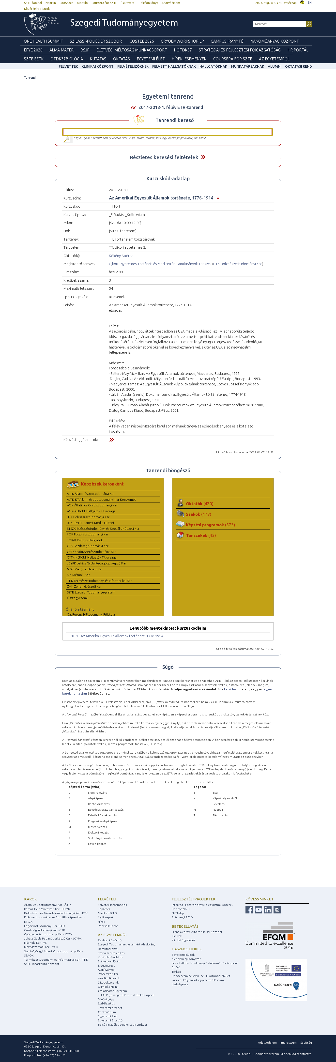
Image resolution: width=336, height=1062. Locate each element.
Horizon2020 (180, 908)
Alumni (274, 66)
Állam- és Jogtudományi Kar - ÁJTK (47, 904)
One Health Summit (43, 41)
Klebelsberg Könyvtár (186, 958)
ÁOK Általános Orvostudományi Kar (92, 505)
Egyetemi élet (151, 59)
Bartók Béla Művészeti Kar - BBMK (47, 908)
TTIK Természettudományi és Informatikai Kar (99, 580)
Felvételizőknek (133, 66)
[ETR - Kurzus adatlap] (216, 197)
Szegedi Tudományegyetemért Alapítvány (126, 944)
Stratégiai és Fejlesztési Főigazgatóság (240, 50)
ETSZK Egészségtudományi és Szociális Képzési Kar (103, 528)
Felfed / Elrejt (203, 157)
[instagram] (276, 909)
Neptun (51, 2)
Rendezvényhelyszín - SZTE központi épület (201, 975)
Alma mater (61, 50)
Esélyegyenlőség (109, 961)
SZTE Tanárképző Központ (41, 963)
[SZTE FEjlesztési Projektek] (276, 979)
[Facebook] (249, 909)
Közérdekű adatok (37, 8)
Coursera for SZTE (104, 2)
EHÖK (176, 967)
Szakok (198, 514)
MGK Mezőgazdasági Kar (85, 569)
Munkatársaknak (247, 66)
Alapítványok (106, 969)
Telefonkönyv (148, 2)
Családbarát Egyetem (112, 990)
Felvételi (107, 899)
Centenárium (107, 1012)
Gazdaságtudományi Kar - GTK (44, 930)
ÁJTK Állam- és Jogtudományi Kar (91, 493)
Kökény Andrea (121, 256)
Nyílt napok (105, 917)
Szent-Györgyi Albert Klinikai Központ (197, 931)
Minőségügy (106, 999)
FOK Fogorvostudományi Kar (87, 534)
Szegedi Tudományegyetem (124, 23)
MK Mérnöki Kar (78, 575)
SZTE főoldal (33, 2)
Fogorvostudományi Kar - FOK (44, 925)
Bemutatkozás (107, 948)
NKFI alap (178, 913)
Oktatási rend (298, 66)
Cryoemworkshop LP (182, 41)
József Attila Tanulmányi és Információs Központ (205, 963)
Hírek (101, 921)
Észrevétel (128, 2)
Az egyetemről (112, 935)
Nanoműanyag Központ (274, 41)
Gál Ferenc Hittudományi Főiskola (91, 614)
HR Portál (298, 50)
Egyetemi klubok (183, 954)
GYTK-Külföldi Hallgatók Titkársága (92, 557)
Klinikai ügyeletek (183, 940)
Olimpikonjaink (108, 986)
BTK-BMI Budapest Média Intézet (90, 522)
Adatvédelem (171, 2)
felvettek (68, 66)
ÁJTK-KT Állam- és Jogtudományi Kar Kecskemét (101, 499)
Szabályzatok (106, 1003)
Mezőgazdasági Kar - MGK (41, 946)
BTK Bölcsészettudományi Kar (237, 264)
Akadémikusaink (109, 978)
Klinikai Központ (98, 66)
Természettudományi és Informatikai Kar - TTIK (56, 959)
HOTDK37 (183, 50)
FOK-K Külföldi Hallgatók (85, 540)
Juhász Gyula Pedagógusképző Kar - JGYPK (52, 938)
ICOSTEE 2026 (141, 41)
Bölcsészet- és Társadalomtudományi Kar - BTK (56, 913)
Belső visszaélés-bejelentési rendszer (122, 1024)
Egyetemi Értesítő (110, 1020)
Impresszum (288, 1042)
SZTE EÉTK (34, 59)
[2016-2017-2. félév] (133, 108)
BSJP (85, 50)
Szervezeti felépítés (111, 953)
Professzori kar (108, 973)
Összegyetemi (77, 598)
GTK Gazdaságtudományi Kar (87, 545)
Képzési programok (210, 524)
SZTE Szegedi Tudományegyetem (91, 592)
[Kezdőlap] (41, 24)
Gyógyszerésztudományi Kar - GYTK (48, 934)
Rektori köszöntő (110, 940)
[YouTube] (258, 909)
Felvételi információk (112, 904)
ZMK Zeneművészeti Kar (84, 586)
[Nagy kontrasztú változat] (302, 2)
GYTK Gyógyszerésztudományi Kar (91, 551)
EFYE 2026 (33, 50)
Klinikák (177, 936)
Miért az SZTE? (107, 913)
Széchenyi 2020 (182, 917)
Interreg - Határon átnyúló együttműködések (202, 904)
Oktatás (121, 59)
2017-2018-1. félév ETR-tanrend (170, 107)
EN (310, 2)
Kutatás (98, 59)
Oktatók (200, 503)
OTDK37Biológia (66, 59)
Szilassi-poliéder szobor (96, 41)
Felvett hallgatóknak (174, 66)
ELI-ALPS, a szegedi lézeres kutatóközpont (126, 995)
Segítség (306, 1042)
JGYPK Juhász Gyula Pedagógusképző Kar (96, 563)
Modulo (82, 2)
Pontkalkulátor (108, 925)
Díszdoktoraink (108, 982)
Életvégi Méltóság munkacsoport (131, 50)
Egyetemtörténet (110, 1007)
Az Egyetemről (274, 59)
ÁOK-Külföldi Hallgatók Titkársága (91, 511)
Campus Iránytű (227, 41)
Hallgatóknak (213, 66)
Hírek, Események (189, 59)
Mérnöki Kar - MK (35, 942)
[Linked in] (267, 909)
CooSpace (66, 2)
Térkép (176, 971)
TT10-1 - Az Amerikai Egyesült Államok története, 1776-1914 (115, 636)
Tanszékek (201, 535)
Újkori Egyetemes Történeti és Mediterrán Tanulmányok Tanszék (160, 264)
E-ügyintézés (106, 965)
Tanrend (30, 77)
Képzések (104, 908)
